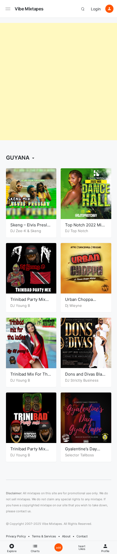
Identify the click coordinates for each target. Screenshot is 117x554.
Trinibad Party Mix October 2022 (27, 302)
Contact (82, 536)
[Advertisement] (58, 81)
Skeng (35, 231)
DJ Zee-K (18, 231)
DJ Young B (20, 305)
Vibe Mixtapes (29, 8)
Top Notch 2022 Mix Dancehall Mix (84, 227)
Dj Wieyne (73, 305)
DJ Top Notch (76, 231)
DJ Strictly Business (81, 380)
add (58, 547)
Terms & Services (44, 536)
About (66, 536)
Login (96, 9)
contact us (23, 511)
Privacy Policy (16, 536)
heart (81, 547)
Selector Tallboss (79, 455)
